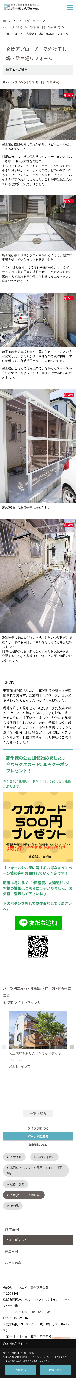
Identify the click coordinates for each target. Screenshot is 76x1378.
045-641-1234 (41, 1312)
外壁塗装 (15, 1157)
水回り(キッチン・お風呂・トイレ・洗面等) (34, 1170)
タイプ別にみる (38, 1128)
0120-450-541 (21, 1312)
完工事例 (11, 1251)
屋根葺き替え (46, 1157)
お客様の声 (13, 1262)
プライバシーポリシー (42, 1356)
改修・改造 (17, 1184)
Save (70, 95)
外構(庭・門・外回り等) (25, 1195)
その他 (14, 1205)
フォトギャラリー (18, 1239)
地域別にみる (38, 1145)
